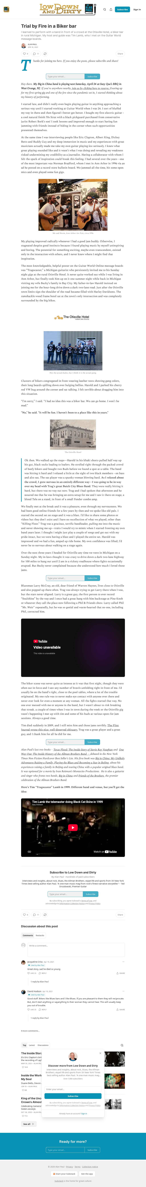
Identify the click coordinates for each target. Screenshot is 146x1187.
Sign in (137, 9)
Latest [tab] (32, 1045)
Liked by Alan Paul (37, 965)
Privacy (69, 1166)
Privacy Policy (94, 1105)
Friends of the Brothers (91, 776)
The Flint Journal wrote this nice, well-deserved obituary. (70, 727)
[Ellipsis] (123, 961)
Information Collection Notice (72, 1105)
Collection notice (90, 1166)
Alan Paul (32, 44)
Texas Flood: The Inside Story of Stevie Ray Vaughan (83, 750)
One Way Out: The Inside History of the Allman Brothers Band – (72, 752)
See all (26, 1124)
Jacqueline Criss (35, 961)
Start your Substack (65, 1173)
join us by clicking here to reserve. (90, 88)
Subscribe (122, 9)
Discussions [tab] (43, 1045)
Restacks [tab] (40, 935)
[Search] (105, 9)
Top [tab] (24, 1045)
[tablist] (33, 935)
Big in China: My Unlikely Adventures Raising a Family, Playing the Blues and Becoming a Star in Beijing (73, 760)
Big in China (66, 776)
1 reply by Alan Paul (40, 981)
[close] (100, 1053)
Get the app (87, 1173)
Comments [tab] (28, 935)
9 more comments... (30, 1031)
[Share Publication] (111, 9)
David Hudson (34, 991)
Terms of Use (86, 1102)
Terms (77, 1166)
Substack (59, 1181)
